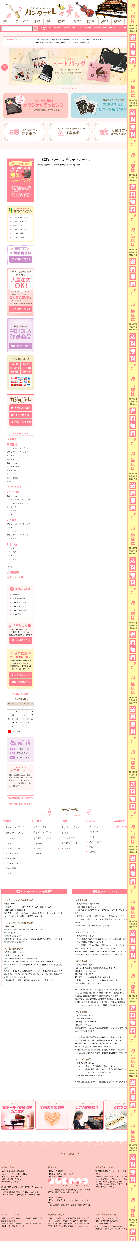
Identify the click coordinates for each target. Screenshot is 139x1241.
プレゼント (24, 777)
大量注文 (12, 439)
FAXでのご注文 (18, 237)
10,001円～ (45, 30)
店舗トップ (6, 22)
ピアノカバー (12, 470)
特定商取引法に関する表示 (20, 804)
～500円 (44, 27)
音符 (28, 774)
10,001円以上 (17, 614)
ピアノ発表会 (14, 777)
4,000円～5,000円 (114, 27)
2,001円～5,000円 (19, 606)
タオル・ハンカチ (24, 757)
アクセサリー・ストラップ (17, 452)
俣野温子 (15, 786)
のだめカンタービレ (18, 487)
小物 (10, 774)
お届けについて (18, 225)
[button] (63, 88)
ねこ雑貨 (12, 520)
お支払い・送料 (62, 22)
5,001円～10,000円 (19, 610)
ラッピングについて (20, 229)
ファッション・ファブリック (18, 448)
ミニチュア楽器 (13, 467)
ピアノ (22, 774)
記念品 (16, 774)
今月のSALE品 (15, 577)
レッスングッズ (13, 474)
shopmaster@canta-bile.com (112, 1226)
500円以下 (16, 594)
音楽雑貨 (12, 444)
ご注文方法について (20, 217)
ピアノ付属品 (12, 478)
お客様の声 (117, 22)
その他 (9, 481)
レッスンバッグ (23, 749)
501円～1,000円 (55, 27)
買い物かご (77, 22)
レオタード (11, 507)
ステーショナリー (14, 463)
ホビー (9, 563)
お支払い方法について (21, 222)
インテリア (11, 455)
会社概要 (37, 22)
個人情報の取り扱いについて (20, 798)
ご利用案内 (104, 22)
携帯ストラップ (23, 753)
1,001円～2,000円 (70, 27)
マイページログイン (22, 22)
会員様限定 (13, 572)
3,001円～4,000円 (101, 27)
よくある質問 (17, 233)
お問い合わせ (90, 22)
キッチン (10, 459)
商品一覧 (49, 22)
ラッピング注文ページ (12, 1224)
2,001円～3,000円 (85, 27)
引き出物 (12, 544)
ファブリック (12, 548)
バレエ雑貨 (13, 492)
